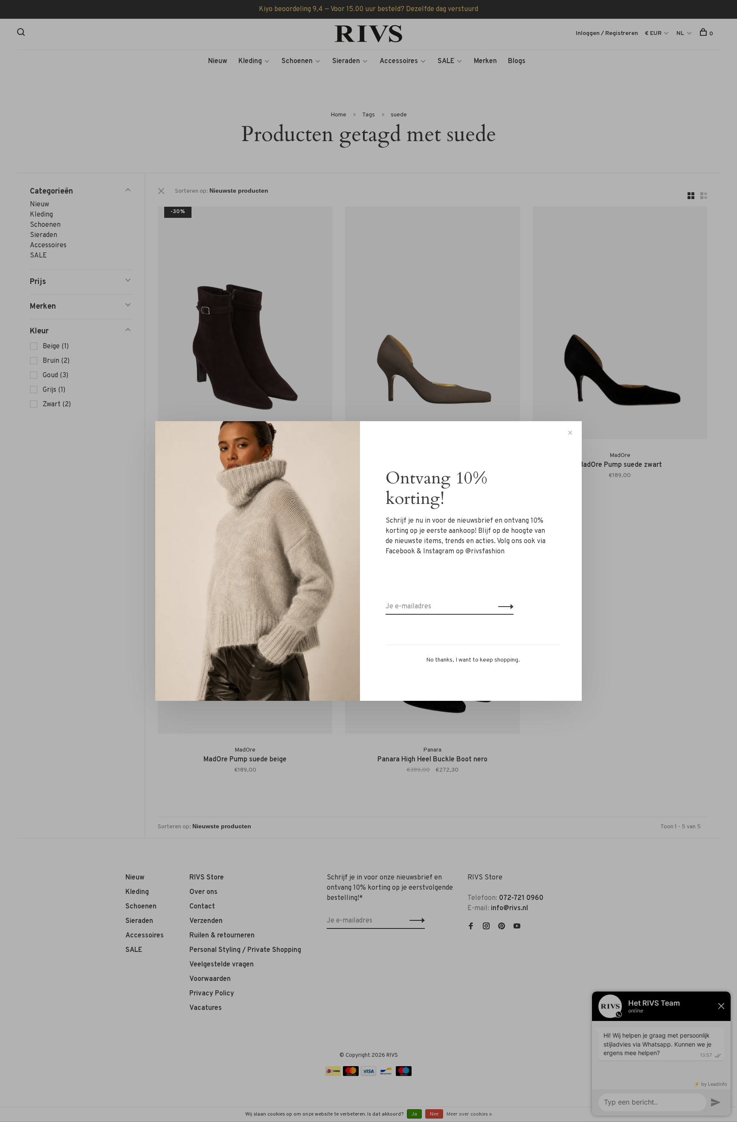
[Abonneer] (503, 606)
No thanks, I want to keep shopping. (473, 660)
